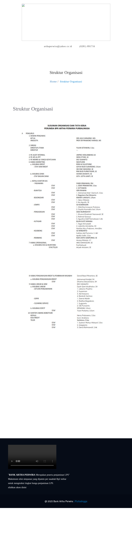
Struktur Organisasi (71, 81)
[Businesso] (66, 21)
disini (23, 487)
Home (53, 81)
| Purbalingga (80, 501)
